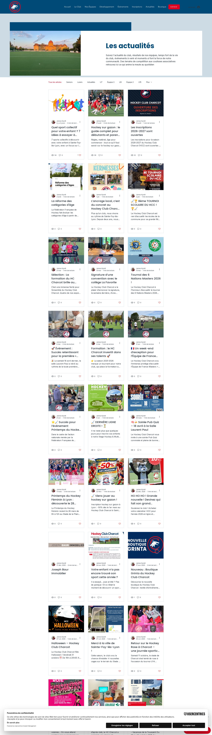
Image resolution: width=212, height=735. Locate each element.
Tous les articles (54, 82)
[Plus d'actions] (80, 121)
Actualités (91, 82)
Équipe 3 (110, 82)
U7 (101, 82)
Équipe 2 (130, 82)
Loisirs (79, 82)
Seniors (69, 82)
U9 (120, 82)
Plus (148, 82)
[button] (78, 6)
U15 (140, 82)
